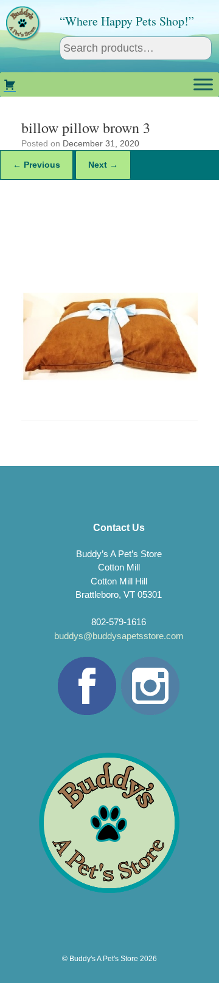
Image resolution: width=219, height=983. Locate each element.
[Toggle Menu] (203, 84)
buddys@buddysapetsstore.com (119, 636)
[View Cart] (10, 84)
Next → (103, 165)
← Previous (36, 165)
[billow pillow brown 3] (109, 388)
